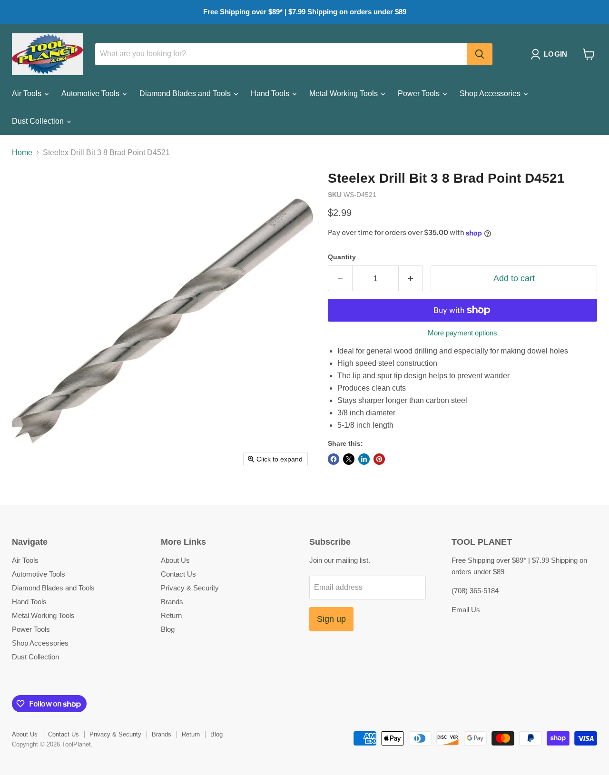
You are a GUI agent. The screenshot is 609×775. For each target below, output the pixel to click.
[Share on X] (348, 459)
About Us (175, 560)
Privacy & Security (190, 588)
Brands (172, 602)
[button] (550, 54)
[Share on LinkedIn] (364, 459)
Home (22, 152)
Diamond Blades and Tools (186, 93)
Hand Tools (271, 93)
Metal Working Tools (344, 93)
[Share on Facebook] (333, 459)
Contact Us (178, 574)
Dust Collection (39, 121)
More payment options (462, 333)
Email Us (466, 610)
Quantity (342, 257)
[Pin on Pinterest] (379, 459)
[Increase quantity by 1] (411, 278)
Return (171, 615)
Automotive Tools (91, 93)
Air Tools (27, 93)
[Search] (479, 54)
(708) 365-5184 (475, 591)
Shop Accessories (491, 93)
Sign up (331, 619)
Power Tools (420, 93)
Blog (168, 629)
